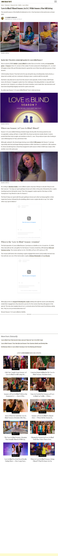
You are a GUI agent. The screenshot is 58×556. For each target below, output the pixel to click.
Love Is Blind (25, 5)
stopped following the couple (21, 301)
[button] (56, 2)
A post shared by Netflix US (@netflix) (29, 290)
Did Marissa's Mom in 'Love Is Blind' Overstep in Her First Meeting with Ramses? (21, 346)
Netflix (19, 5)
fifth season (37, 142)
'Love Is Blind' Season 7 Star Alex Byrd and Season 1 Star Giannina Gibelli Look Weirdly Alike (24, 343)
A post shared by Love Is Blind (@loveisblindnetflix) (29, 237)
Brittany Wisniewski (34, 256)
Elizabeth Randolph (11, 17)
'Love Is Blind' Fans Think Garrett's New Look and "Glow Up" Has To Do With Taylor (22, 340)
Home (2, 5)
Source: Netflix (5, 53)
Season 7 (8, 66)
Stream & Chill (14, 5)
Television (7, 5)
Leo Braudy (46, 256)
